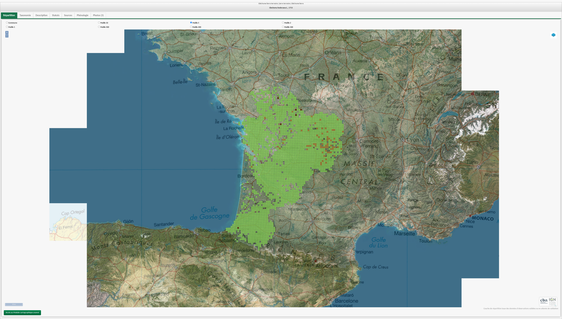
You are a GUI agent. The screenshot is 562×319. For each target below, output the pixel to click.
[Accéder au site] (544, 302)
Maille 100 (288, 27)
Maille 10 (104, 23)
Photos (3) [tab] (98, 15)
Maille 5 (195, 23)
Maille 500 (104, 27)
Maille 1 (11, 27)
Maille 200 (196, 27)
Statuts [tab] (55, 15)
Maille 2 (287, 23)
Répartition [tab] (9, 15)
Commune (12, 23)
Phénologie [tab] (82, 15)
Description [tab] (41, 15)
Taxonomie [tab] (25, 15)
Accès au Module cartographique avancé (22, 313)
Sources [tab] (68, 15)
